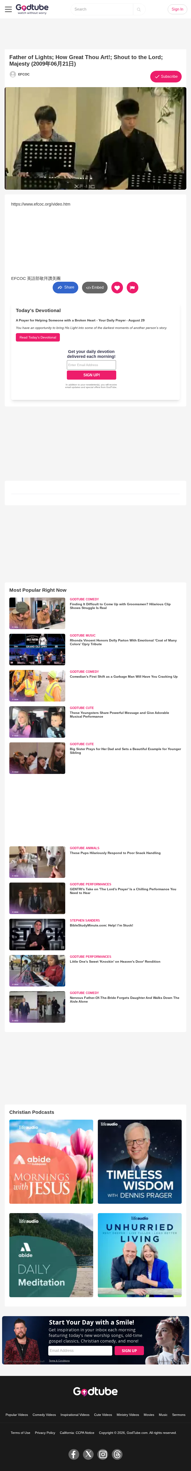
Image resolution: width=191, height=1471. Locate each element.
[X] (88, 1454)
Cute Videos (103, 1415)
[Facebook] (73, 1454)
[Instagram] (102, 1454)
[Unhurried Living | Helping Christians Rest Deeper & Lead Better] (140, 1255)
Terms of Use (20, 1433)
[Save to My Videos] (117, 287)
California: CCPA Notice (77, 1433)
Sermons (178, 1415)
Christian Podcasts (31, 1112)
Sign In (177, 9)
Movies (149, 1415)
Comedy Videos (44, 1415)
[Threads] (117, 1454)
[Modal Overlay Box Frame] (91, 369)
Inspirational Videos (75, 1415)
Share (68, 287)
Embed (97, 287)
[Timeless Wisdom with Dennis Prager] (140, 1162)
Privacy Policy (45, 1433)
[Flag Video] (132, 287)
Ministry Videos (128, 1415)
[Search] (139, 9)
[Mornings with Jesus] (51, 1162)
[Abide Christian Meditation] (51, 1255)
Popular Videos (17, 1415)
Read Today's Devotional (38, 337)
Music (163, 1415)
